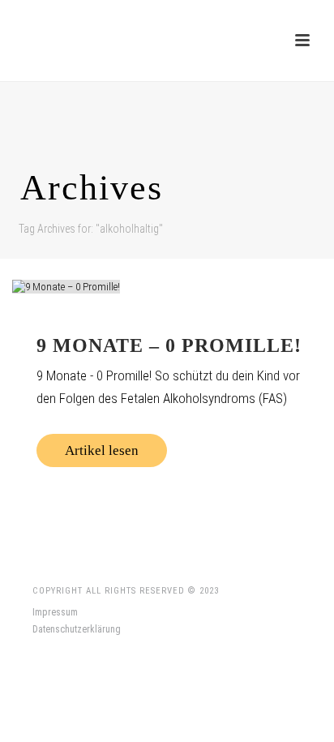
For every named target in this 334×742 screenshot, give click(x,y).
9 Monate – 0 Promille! (169, 345)
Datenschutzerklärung (76, 629)
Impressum (55, 612)
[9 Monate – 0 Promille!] (167, 286)
